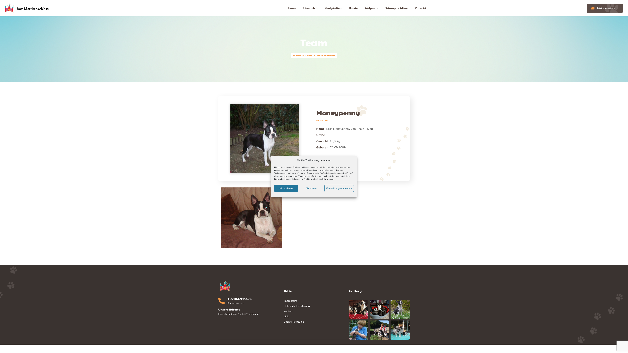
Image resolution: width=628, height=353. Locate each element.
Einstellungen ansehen (339, 188)
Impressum (290, 301)
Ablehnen (311, 188)
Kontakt (288, 311)
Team (309, 55)
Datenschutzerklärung (297, 306)
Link (286, 316)
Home (297, 55)
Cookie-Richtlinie (294, 322)
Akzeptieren (286, 188)
